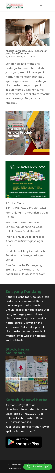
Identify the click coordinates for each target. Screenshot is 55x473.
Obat (32, 56)
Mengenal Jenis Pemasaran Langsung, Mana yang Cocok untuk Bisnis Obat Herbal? (25, 227)
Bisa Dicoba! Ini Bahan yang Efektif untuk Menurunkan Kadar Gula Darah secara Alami (26, 269)
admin (12, 56)
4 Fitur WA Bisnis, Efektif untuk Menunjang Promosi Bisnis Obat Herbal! (27, 212)
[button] (37, 467)
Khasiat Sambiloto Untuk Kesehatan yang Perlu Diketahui (26, 52)
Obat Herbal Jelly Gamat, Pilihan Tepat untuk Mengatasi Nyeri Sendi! (27, 255)
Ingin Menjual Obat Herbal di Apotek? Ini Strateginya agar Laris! (25, 241)
